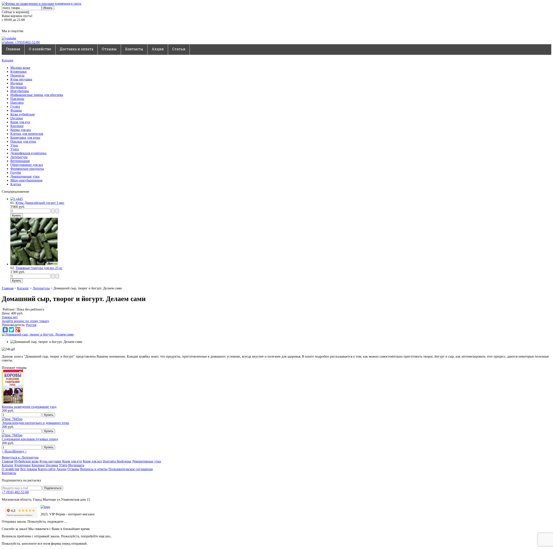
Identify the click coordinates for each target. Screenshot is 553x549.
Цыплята (17, 102)
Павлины (17, 99)
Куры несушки (21, 79)
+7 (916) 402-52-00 (15, 492)
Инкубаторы (19, 91)
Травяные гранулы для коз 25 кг (39, 268)
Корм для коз (92, 461)
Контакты (134, 49)
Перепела (17, 75)
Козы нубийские (22, 114)
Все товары (28, 469)
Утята (14, 149)
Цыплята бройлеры (117, 461)
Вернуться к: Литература (20, 457)
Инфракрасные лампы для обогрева (36, 95)
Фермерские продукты (27, 168)
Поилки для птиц (23, 141)
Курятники (18, 71)
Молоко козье (20, 67)
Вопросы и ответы (94, 469)
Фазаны (16, 110)
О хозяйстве (40, 49)
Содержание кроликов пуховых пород (30, 439)
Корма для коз (20, 130)
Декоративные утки (25, 176)
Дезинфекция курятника (28, 153)
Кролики (17, 126)
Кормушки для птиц (25, 137)
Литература (18, 157)
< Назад (7, 451)
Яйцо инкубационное (26, 180)
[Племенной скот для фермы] (41, 3)
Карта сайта (47, 469)
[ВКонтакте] (5, 329)
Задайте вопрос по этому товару (25, 321)
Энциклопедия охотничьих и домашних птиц (35, 423)
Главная (13, 49)
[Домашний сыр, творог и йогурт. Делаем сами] (38, 334)
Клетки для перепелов (26, 134)
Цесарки (16, 118)
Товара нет (10, 317)
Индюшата (18, 87)
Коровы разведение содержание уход (29, 407)
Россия (31, 325)
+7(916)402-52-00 (27, 42)
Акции (158, 49)
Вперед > (20, 451)
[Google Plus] (17, 329)
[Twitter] (11, 329)
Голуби (15, 172)
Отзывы (109, 49)
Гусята (15, 106)
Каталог (8, 60)
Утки (14, 145)
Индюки (16, 83)
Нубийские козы (26, 461)
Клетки (15, 184)
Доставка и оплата (76, 49)
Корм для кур (20, 122)
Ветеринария (20, 161)
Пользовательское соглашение (130, 469)
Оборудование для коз (26, 165)
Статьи (178, 49)
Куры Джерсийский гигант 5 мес (40, 203)
